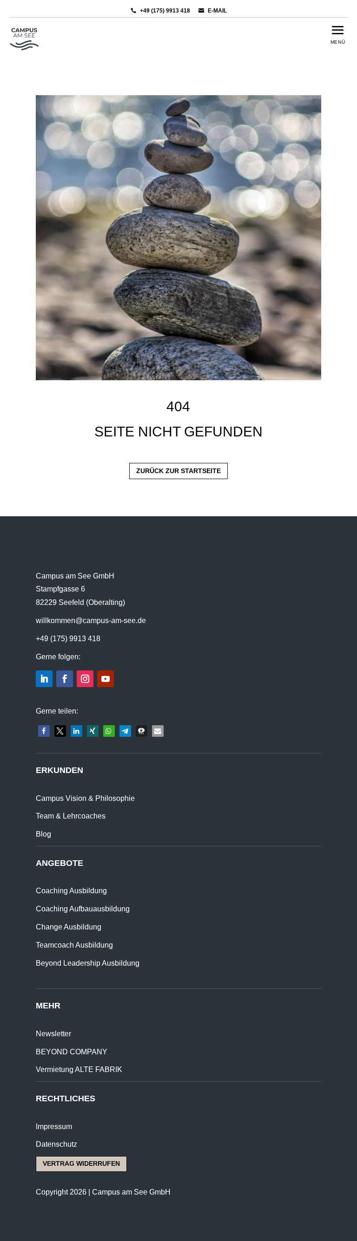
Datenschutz (56, 1144)
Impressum (54, 1127)
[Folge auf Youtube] (105, 678)
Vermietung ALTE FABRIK (79, 1069)
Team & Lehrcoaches (71, 816)
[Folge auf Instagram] (85, 678)
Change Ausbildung (68, 927)
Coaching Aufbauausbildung (83, 909)
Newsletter (53, 1034)
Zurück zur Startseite (178, 470)
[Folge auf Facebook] (64, 678)
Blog (43, 834)
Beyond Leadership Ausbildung (87, 963)
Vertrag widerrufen (81, 1163)
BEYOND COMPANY (71, 1052)
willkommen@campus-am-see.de (91, 620)
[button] (44, 731)
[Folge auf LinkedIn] (44, 678)
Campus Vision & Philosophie (85, 798)
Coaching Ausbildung (71, 891)
